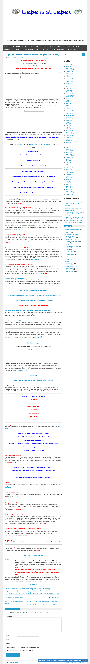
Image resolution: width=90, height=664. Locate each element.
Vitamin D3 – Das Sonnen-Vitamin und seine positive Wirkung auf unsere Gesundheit (33, 470)
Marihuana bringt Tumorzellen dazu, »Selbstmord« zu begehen (34, 433)
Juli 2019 (68, 122)
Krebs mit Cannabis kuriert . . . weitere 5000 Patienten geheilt (33, 437)
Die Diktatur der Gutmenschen (12, 219)
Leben (36, 46)
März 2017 (68, 166)
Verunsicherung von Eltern (37, 593)
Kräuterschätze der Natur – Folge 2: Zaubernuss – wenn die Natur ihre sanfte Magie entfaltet (74, 208)
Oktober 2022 (69, 81)
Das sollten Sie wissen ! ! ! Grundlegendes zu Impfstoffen (33, 305)
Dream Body (8, 482)
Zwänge (57, 593)
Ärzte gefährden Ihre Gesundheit (13, 503)
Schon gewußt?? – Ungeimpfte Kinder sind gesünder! (33, 290)
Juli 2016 (68, 179)
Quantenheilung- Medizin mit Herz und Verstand (17, 247)
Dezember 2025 (70, 68)
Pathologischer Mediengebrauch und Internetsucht (18, 331)
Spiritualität (19, 49)
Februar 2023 (69, 78)
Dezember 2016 (70, 171)
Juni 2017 (68, 161)
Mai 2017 (68, 162)
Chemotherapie (70, 236)
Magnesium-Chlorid (34, 413)
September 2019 (70, 118)
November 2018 (70, 135)
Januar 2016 (69, 189)
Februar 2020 (69, 110)
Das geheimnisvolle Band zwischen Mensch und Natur (18, 264)
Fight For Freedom (17, 144)
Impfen (68, 243)
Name (8, 635)
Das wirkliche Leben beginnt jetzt (13, 198)
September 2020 (70, 98)
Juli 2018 (68, 142)
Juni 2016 (68, 181)
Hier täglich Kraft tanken (32, 49)
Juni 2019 (68, 124)
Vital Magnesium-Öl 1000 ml (33, 406)
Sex (67, 256)
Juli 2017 (68, 159)
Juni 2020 (68, 103)
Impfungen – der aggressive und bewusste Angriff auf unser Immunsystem (34, 300)
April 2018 (68, 147)
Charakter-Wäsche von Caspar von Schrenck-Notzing (18, 207)
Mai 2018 (68, 145)
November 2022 (70, 80)
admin (22, 57)
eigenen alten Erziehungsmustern (25, 591)
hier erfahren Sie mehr (11, 462)
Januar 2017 (69, 169)
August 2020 (69, 100)
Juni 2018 (68, 144)
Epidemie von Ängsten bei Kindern (41, 591)
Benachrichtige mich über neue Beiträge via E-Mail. (20, 650)
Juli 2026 (68, 66)
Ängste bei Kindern (37, 588)
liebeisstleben (47, 144)
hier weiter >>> (35, 259)
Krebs (59, 46)
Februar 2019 (69, 130)
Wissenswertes (77, 46)
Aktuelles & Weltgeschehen (57, 49)
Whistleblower (8, 540)
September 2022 (70, 83)
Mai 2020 (68, 105)
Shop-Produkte (72, 49)
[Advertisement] (45, 28)
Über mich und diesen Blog (20, 46)
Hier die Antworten (48, 391)
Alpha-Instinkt (22, 588)
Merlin (17, 662)
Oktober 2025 (69, 71)
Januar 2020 (69, 112)
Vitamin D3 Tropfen (34, 420)
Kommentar (9, 616)
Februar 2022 (69, 85)
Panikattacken (21, 593)
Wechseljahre (66, 46)
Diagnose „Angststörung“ (11, 591)
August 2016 (69, 177)
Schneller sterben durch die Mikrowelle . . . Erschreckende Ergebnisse (23, 528)
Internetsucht (33, 375)
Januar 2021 (69, 91)
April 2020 (68, 107)
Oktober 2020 (69, 97)
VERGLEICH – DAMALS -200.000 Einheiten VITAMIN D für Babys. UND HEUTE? (34, 467)
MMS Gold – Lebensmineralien (33, 555)
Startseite (7, 46)
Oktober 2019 (69, 117)
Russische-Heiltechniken (11, 492)
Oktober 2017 (69, 157)
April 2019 (68, 127)
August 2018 (69, 140)
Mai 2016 (68, 183)
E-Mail (8, 639)
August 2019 (69, 120)
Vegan (67, 261)
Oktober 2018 (69, 137)
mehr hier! (20, 285)
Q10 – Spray (33, 416)
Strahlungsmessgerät (33, 343)
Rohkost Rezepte (70, 254)
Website (8, 643)
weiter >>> (45, 523)
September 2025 (70, 73)
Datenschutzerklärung (71, 662)
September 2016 (70, 176)
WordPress (11, 662)
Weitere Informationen (74, 660)
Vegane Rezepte (70, 263)
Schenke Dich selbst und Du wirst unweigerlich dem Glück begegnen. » (44, 605)
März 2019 (68, 129)
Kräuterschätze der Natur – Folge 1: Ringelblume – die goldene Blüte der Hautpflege (74, 213)
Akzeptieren (83, 660)
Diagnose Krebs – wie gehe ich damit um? (33, 447)
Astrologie (68, 232)
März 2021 (68, 88)
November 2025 (70, 70)
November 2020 (70, 95)
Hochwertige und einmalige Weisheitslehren (16, 425)
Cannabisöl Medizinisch (72, 234)
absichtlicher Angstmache (11, 588)
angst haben (29, 588)
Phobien (28, 593)
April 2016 (68, 184)
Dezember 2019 (70, 113)
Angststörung (46, 588)
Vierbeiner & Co (70, 268)
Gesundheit (43, 46)
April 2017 (68, 164)
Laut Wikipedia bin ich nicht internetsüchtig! (16, 321)
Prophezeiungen (8, 49)
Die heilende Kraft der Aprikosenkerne (33, 403)
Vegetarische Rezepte (71, 266)
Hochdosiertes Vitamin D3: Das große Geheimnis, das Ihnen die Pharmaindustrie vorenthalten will (33, 474)
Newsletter (45, 49)
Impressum (81, 662)
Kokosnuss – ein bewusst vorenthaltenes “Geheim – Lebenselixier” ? (33, 477)
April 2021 (68, 86)
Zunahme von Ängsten (49, 593)
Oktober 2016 (69, 174)
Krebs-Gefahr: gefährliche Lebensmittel (34, 440)
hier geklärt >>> (39, 337)
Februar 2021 (69, 90)
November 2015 (70, 193)
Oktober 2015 (69, 194)
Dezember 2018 (70, 134)
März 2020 (68, 108)
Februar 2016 (69, 188)
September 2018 (70, 139)
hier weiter (20, 203)
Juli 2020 (68, 102)
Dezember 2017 (70, 154)
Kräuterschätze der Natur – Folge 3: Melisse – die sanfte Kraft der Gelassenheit (74, 203)
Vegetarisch (69, 264)
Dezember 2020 (70, 93)
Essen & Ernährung (70, 237)
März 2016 (68, 186)
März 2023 (68, 76)
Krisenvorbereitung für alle (72, 246)
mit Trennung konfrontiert (11, 593)
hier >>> (35, 315)
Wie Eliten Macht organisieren (12, 385)
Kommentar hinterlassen (56, 597)
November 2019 (70, 115)
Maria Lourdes (34, 144)
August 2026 (69, 65)
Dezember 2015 (70, 191)
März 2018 (68, 149)
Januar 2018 (69, 152)
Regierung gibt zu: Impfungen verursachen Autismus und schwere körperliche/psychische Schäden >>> (34, 295)
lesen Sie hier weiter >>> (17, 509)
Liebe (31, 46)
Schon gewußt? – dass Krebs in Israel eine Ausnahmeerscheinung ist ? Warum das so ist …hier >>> (34, 443)
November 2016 (70, 172)
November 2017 (70, 156)
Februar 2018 (69, 150)
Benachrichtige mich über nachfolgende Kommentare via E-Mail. (23, 647)
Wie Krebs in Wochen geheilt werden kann (33, 450)
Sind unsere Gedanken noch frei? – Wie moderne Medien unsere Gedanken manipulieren (27, 310)
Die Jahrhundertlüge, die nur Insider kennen (16, 547)
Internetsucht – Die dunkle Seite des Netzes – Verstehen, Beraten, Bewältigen (33, 380)
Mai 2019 (68, 125)
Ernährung (52, 46)
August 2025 (69, 75)
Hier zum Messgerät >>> (20, 370)
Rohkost (68, 253)
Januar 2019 (69, 132)
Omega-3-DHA (33, 399)
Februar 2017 (69, 167)
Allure (40, 144)
